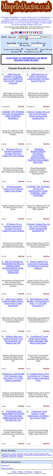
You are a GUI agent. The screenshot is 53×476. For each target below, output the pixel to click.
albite (31, 453)
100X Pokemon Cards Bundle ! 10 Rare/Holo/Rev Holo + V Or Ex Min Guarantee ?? (38, 320)
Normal (33, 43)
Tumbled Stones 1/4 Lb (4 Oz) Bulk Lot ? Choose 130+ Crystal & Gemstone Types (38, 394)
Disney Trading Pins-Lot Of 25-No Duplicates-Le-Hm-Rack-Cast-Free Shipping (38, 282)
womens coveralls (39, 453)
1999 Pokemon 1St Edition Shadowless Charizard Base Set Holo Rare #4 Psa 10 (38, 95)
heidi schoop (12, 455)
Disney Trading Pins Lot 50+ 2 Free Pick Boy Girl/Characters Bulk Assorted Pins (38, 132)
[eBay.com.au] (20, 33)
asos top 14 (13, 456)
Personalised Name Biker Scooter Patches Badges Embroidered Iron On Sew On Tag (13, 433)
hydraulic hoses (5, 453)
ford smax (20, 455)
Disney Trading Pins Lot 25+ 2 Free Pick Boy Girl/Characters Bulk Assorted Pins (38, 245)
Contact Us (37, 472)
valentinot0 (5, 456)
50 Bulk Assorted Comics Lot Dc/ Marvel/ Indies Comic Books (13, 207)
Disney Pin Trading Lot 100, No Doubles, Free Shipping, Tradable (13, 132)
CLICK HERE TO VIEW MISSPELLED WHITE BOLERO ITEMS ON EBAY (26, 59)
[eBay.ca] (24, 33)
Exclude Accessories (32, 52)
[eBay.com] (16, 33)
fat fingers (28, 472)
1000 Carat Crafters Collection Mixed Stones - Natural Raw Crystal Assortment (13, 320)
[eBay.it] (32, 33)
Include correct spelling (12, 49)
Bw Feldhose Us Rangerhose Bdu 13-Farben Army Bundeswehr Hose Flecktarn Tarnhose (13, 283)
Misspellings (24, 43)
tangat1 (26, 453)
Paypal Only (30, 49)
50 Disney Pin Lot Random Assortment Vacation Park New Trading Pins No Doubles (13, 170)
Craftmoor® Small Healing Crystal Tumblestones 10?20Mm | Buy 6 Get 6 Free (38, 432)
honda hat (20, 453)
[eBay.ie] (28, 33)
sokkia (49, 455)
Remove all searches (7, 468)
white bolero (4, 465)
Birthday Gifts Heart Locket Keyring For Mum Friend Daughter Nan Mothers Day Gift (13, 358)
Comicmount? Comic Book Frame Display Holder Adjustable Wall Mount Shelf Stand (38, 358)
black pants (4, 455)
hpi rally (13, 453)
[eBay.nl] (41, 33)
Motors (20, 472)
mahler (47, 453)
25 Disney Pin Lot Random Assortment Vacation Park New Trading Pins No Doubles (13, 245)
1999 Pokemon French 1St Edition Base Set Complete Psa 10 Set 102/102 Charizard (13, 95)
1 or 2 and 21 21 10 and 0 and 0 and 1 (35, 455)
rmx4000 (20, 456)
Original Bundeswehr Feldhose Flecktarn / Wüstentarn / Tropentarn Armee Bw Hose (38, 171)
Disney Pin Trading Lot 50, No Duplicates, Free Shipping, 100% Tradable (38, 207)
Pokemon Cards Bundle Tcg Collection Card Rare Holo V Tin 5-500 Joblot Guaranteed (13, 394)
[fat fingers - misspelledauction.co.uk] (26, 15)
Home (14, 472)
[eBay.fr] (36, 33)
